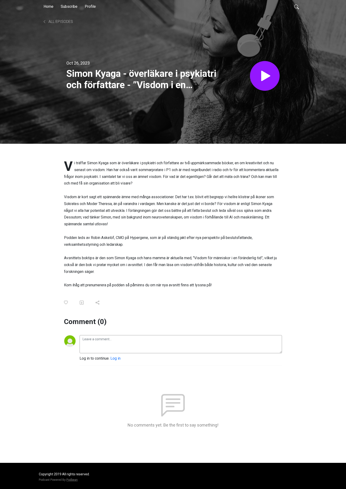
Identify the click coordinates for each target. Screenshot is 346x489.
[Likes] (66, 302)
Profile (90, 6)
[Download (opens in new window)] (82, 302)
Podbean (72, 479)
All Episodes (60, 21)
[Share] (98, 302)
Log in (115, 358)
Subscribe (69, 6)
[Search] (296, 6)
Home (48, 6)
